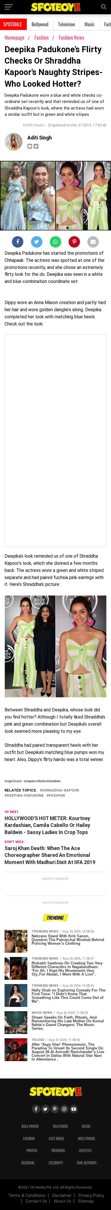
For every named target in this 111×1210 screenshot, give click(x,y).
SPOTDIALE (12, 24)
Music (89, 24)
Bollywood (40, 24)
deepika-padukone (25, 796)
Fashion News (71, 37)
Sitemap (86, 1201)
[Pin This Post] (74, 243)
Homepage (14, 37)
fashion (57, 796)
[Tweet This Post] (36, 243)
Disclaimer (62, 1195)
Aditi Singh (39, 138)
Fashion (42, 37)
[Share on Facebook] (17, 243)
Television (66, 24)
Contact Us (36, 1201)
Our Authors (86, 1163)
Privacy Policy (91, 1195)
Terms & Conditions (27, 1195)
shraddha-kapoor (60, 790)
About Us (62, 1201)
